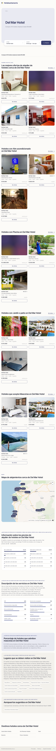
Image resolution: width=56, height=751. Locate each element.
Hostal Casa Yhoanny (34, 129)
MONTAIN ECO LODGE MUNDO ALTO (10, 258)
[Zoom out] (53, 484)
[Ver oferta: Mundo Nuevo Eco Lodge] (14, 442)
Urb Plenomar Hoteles (25, 731)
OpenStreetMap (48, 520)
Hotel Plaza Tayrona (33, 258)
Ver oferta (14, 101)
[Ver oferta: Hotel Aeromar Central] (14, 164)
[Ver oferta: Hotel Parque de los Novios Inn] (42, 326)
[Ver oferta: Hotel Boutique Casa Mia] (42, 164)
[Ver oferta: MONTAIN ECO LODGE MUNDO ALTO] (14, 245)
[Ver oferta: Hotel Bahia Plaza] (14, 199)
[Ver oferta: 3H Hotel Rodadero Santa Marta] (14, 280)
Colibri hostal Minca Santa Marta (36, 94)
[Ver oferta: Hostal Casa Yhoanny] (42, 116)
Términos (39, 748)
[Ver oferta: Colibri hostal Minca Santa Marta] (42, 81)
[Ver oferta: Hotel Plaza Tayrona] (42, 245)
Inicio (6, 11)
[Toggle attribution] (53, 520)
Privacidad (33, 748)
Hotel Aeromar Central (6, 177)
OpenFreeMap (31, 520)
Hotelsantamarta (11, 3)
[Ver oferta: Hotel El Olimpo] (14, 407)
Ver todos (51, 67)
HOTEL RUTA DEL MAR (6, 129)
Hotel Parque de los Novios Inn (36, 339)
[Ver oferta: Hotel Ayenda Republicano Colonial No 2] (14, 81)
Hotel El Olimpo (5, 420)
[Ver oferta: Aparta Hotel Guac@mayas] (14, 361)
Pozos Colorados (24, 735)
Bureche (3, 735)
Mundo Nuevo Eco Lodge (7, 455)
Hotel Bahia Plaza (5, 212)
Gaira (39, 731)
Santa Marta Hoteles (6, 731)
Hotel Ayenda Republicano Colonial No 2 (11, 94)
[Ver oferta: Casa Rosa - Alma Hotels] (14, 326)
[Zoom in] (53, 482)
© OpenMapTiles (37, 520)
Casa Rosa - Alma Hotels (7, 339)
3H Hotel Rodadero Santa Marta (9, 293)
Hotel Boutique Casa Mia (34, 177)
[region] (28, 501)
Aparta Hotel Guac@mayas (7, 374)
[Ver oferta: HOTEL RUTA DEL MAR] (14, 116)
